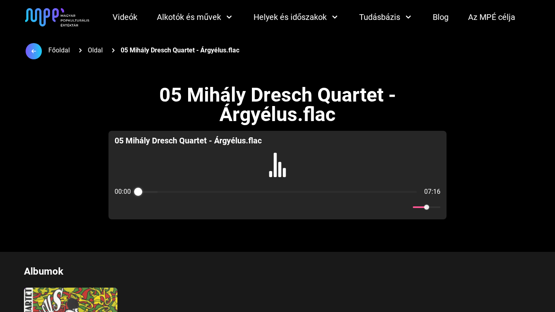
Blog (441, 17)
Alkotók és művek (189, 17)
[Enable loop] (120, 207)
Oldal (95, 50)
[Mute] (405, 207)
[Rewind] (260, 207)
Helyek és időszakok (290, 17)
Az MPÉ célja (491, 17)
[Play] (277, 207)
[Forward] (295, 207)
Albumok (43, 271)
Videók (125, 17)
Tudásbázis (379, 17)
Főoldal (59, 50)
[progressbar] (277, 192)
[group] (277, 175)
